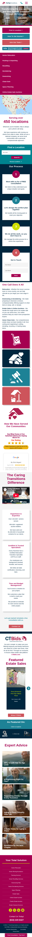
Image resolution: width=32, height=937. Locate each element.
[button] (3, 688)
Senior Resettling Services (16, 879)
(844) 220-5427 (17, 920)
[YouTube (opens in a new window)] (22, 910)
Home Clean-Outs (8, 320)
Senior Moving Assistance (16, 871)
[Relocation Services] (16, 339)
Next (16, 275)
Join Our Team (15, 42)
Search (17, 157)
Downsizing (6, 76)
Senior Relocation (8, 55)
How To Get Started (15, 36)
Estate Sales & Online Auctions (13, 308)
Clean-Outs (6, 81)
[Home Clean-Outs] (16, 396)
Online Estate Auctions (16, 897)
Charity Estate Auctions (16, 901)
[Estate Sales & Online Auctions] (16, 377)
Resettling (6, 66)
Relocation (6, 289)
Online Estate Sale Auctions (12, 92)
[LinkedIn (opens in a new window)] (18, 910)
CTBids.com (15, 654)
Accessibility (23, 929)
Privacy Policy (16, 931)
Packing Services (16, 875)
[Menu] (26, 3)
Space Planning (7, 87)
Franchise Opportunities (12, 929)
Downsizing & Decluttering (11, 299)
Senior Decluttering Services (16, 886)
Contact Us (16, 626)
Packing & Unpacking (10, 60)
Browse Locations (15, 161)
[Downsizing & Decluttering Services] (16, 358)
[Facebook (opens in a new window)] (10, 910)
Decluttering (6, 71)
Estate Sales (16, 894)
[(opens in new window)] (4, 733)
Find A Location (15, 30)
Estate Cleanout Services (16, 905)
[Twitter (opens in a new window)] (14, 910)
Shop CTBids (17, 715)
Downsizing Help (16, 882)
